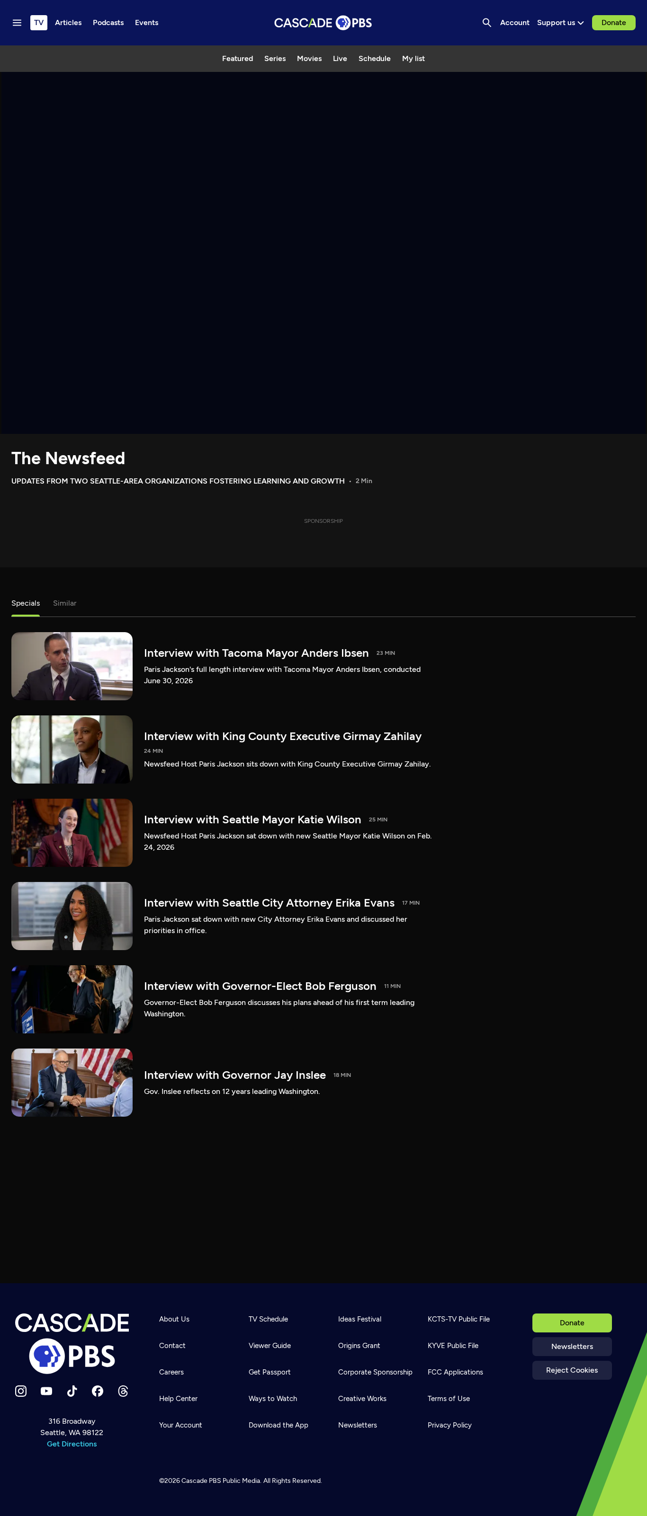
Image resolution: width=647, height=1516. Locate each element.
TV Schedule (268, 1319)
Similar (64, 603)
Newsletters (572, 1346)
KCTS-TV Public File (459, 1319)
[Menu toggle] (17, 22)
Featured (237, 58)
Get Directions (72, 1443)
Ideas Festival (359, 1319)
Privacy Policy (450, 1425)
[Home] (72, 1343)
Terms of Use (449, 1398)
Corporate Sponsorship (375, 1372)
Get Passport (270, 1372)
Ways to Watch (273, 1398)
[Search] (487, 22)
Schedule (375, 58)
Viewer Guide (270, 1345)
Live (340, 58)
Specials (25, 603)
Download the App (278, 1425)
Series (275, 58)
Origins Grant (359, 1345)
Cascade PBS (201, 1481)
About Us (174, 1319)
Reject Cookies (572, 1370)
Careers (171, 1372)
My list (413, 58)
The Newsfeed (68, 458)
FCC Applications (455, 1372)
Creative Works (362, 1398)
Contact (172, 1345)
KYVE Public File (453, 1345)
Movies (309, 58)
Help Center (178, 1398)
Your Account (180, 1425)
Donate (614, 22)
